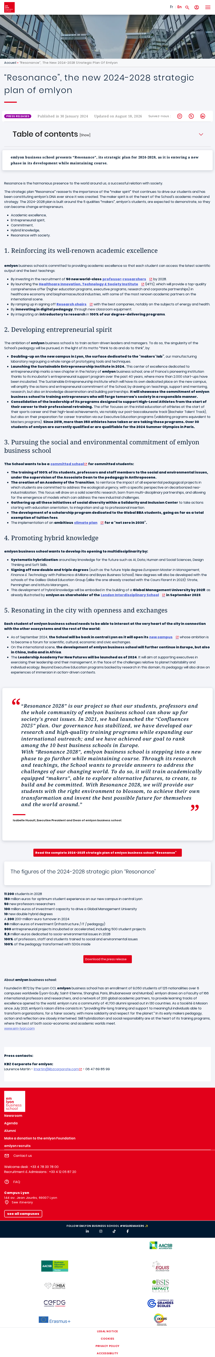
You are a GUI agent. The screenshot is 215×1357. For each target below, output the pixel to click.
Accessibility (107, 1353)
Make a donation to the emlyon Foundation (39, 1138)
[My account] (196, 7)
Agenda (11, 1123)
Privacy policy (107, 1346)
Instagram (179, 116)
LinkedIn (203, 116)
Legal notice (107, 1331)
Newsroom (13, 1115)
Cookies (107, 1339)
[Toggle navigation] (207, 7)
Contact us (22, 1155)
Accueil (10, 62)
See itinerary (22, 1202)
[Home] (9, 7)
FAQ (16, 1181)
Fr (171, 6)
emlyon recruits (17, 1146)
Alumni (10, 1131)
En (179, 6)
